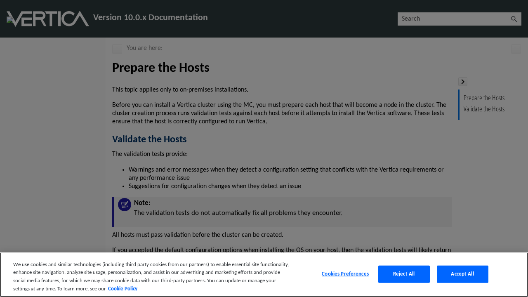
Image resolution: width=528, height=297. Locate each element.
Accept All (462, 274)
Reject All (404, 274)
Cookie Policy (122, 288)
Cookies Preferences (345, 274)
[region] (264, 274)
